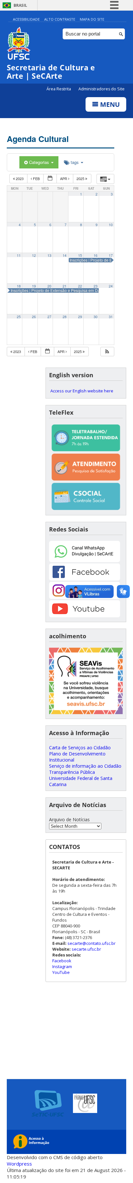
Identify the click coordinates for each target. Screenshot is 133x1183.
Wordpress (19, 1163)
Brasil (20, 5)
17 (111, 255)
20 (49, 286)
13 (49, 255)
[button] (107, 351)
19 (34, 286)
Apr (64, 178)
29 (80, 316)
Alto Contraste (59, 19)
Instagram (62, 966)
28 (64, 316)
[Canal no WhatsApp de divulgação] (84, 560)
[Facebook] (84, 579)
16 (95, 255)
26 (34, 316)
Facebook (61, 961)
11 (19, 255)
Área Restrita (59, 89)
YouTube (61, 972)
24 (111, 286)
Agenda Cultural (38, 139)
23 (95, 286)
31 (111, 316)
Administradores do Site (101, 89)
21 (64, 286)
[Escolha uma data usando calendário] (50, 178)
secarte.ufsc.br (86, 949)
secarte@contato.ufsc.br (91, 943)
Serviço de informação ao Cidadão (85, 766)
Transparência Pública (72, 772)
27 (49, 316)
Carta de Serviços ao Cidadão (80, 747)
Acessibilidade (26, 19)
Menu (109, 104)
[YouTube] (84, 615)
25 (19, 316)
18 (19, 286)
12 (34, 255)
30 (95, 316)
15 (80, 255)
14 (64, 255)
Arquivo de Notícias (69, 819)
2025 (81, 178)
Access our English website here (81, 391)
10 (111, 224)
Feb (36, 178)
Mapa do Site (92, 19)
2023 (20, 178)
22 (80, 286)
